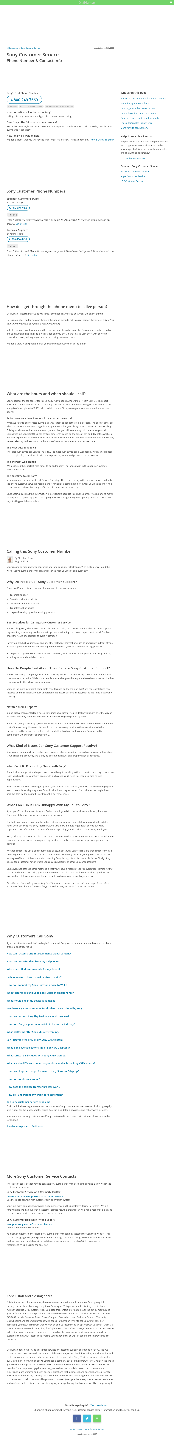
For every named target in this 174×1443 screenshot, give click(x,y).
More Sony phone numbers (135, 103)
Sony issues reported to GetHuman (25, 1126)
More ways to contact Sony (134, 127)
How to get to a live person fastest (138, 108)
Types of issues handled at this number (141, 118)
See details (21, 223)
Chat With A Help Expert (133, 158)
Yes (92, 1405)
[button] (171, 2)
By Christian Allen (24, 558)
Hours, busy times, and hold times (138, 113)
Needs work (103, 1405)
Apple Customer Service (133, 176)
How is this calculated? (102, 139)
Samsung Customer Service (135, 171)
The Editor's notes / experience (136, 122)
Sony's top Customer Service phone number (143, 98)
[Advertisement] (60, 165)
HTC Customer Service (132, 181)
